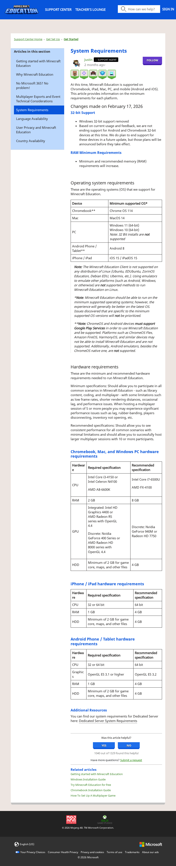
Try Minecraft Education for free (91, 785)
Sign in (168, 9)
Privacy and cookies (92, 852)
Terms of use (114, 852)
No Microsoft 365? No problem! (32, 85)
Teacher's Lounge (90, 9)
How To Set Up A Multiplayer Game (93, 795)
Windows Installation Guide (88, 779)
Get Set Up (53, 39)
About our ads (150, 852)
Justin (88, 59)
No (129, 745)
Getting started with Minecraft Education (38, 63)
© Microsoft (88, 857)
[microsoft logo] (151, 844)
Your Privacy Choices (32, 852)
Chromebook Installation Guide (91, 790)
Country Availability (30, 141)
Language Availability (32, 118)
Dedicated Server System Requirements (108, 721)
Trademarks (132, 852)
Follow (152, 60)
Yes (104, 745)
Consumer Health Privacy (63, 852)
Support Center (58, 9)
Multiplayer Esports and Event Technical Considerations (38, 98)
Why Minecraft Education (34, 74)
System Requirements (32, 110)
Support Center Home (28, 39)
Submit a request (131, 760)
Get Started (71, 39)
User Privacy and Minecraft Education (36, 129)
